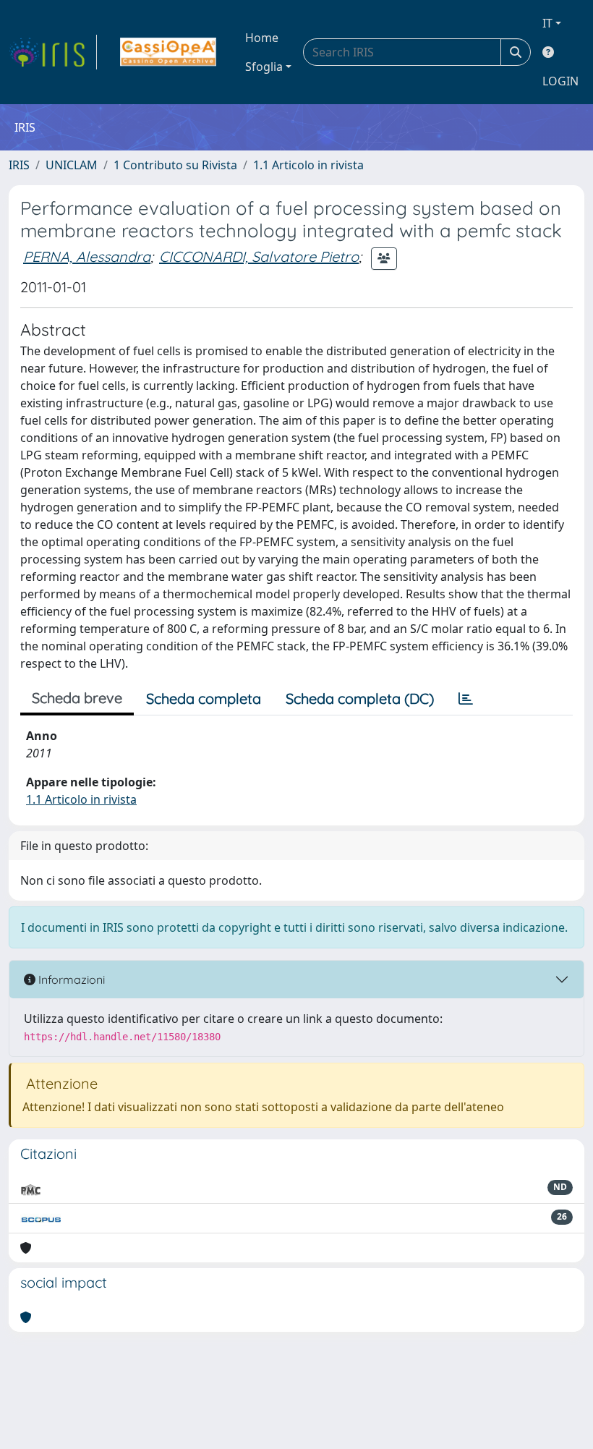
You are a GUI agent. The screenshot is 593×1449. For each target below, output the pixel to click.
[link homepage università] (168, 52)
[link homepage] (53, 52)
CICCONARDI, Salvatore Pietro (259, 256)
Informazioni (70, 979)
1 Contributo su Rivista (175, 165)
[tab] (465, 699)
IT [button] (547, 23)
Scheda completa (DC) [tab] (360, 698)
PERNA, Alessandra (86, 256)
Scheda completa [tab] (203, 698)
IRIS (19, 165)
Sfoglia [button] (264, 67)
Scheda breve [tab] (77, 698)
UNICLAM (72, 165)
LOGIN (560, 81)
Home (261, 38)
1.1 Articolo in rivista (308, 165)
